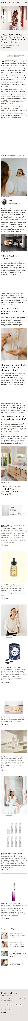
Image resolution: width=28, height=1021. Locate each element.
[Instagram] (11, 1004)
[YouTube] (20, 1004)
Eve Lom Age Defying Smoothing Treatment (12, 716)
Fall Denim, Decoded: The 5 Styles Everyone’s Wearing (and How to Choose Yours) (18, 954)
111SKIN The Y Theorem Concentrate (10, 903)
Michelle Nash (9, 482)
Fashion (12, 951)
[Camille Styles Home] (10, 3)
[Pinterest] (16, 1004)
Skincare (4, 31)
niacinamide (18, 94)
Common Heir (5, 214)
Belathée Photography (18, 155)
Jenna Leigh (8, 360)
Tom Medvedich (9, 251)
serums (16, 113)
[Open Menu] (25, 2)
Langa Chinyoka (6, 47)
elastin (5, 100)
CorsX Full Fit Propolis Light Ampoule (11, 585)
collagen (23, 98)
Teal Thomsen (9, 196)
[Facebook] (7, 1004)
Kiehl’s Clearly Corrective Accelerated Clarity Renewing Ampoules (13, 525)
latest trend (20, 79)
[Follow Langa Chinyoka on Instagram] (11, 47)
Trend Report (13, 933)
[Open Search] (22, 2)
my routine (6, 86)
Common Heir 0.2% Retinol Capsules (10, 667)
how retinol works (6, 96)
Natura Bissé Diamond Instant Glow (10, 755)
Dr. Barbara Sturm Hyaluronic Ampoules (11, 853)
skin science (19, 89)
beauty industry (9, 61)
